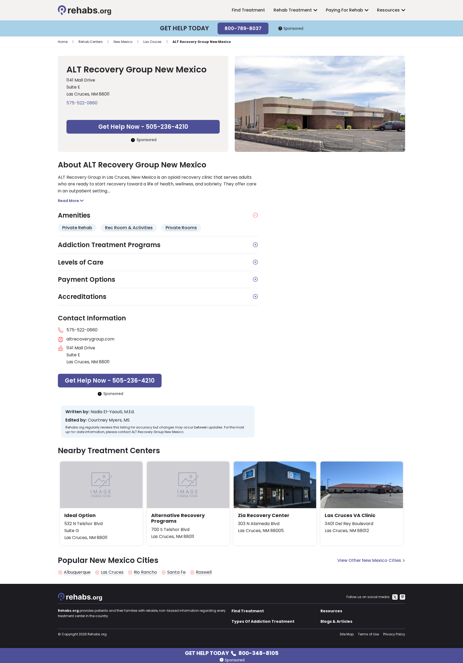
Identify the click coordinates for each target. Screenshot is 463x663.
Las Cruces (152, 41)
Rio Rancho (145, 572)
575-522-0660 (82, 103)
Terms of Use (368, 634)
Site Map (347, 634)
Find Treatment (248, 10)
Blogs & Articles (336, 621)
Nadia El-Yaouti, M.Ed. (113, 412)
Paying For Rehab (344, 10)
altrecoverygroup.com (90, 339)
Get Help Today (231, 652)
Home (63, 41)
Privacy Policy (394, 634)
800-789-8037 (243, 28)
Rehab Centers (91, 41)
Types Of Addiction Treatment (263, 621)
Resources (388, 10)
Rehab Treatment (293, 10)
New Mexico (123, 41)
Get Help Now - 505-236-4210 (143, 127)
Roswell (204, 572)
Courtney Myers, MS (109, 420)
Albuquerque (77, 572)
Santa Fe (176, 572)
